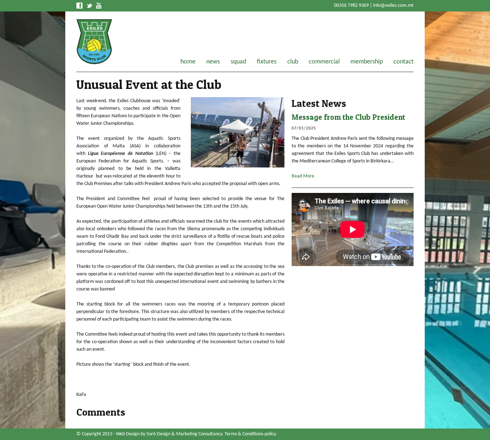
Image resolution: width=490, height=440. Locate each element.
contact (404, 62)
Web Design (128, 434)
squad (238, 62)
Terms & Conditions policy (250, 434)
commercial (324, 62)
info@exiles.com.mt (393, 5)
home (187, 62)
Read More (303, 176)
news (213, 62)
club (292, 62)
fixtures (267, 62)
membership (366, 62)
